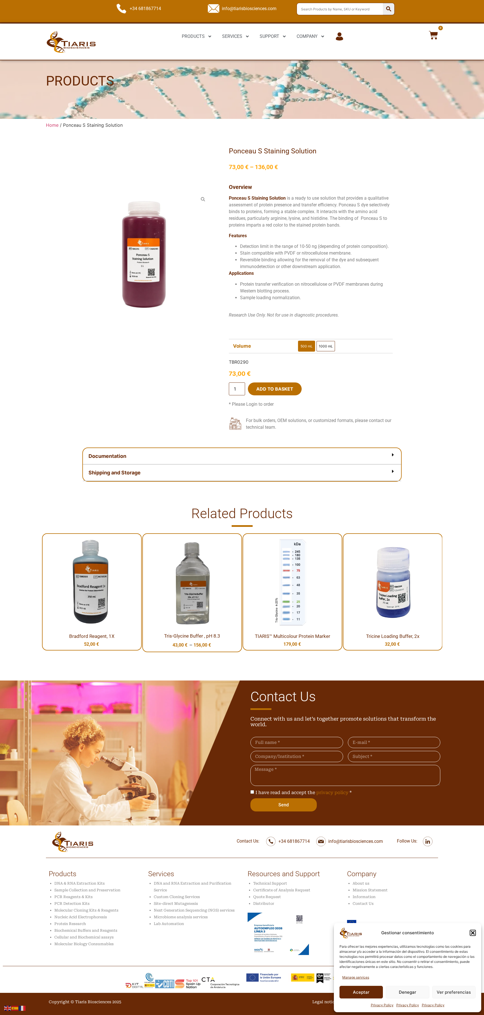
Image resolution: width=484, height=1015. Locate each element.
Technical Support (270, 883)
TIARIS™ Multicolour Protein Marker (292, 636)
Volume (242, 346)
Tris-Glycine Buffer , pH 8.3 (192, 636)
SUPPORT (269, 36)
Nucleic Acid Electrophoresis (80, 917)
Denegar (407, 992)
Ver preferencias (454, 992)
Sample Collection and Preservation (87, 890)
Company (361, 874)
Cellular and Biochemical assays (84, 937)
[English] (7, 1008)
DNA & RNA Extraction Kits (79, 883)
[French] (22, 1008)
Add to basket (274, 389)
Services (161, 874)
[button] (473, 933)
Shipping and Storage (115, 473)
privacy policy (332, 792)
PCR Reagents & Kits (73, 897)
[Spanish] (15, 1008)
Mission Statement (370, 890)
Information (364, 897)
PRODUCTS (193, 36)
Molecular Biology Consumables (84, 944)
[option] (307, 346)
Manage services (355, 977)
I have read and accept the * (303, 792)
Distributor (263, 903)
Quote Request (267, 897)
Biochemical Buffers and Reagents (85, 930)
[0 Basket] (433, 35)
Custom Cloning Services (177, 897)
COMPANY (307, 36)
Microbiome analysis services (181, 917)
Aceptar (361, 992)
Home (52, 125)
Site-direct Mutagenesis (176, 903)
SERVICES (232, 36)
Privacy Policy (382, 1005)
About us (361, 883)
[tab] (242, 456)
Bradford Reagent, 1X (92, 636)
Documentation (107, 456)
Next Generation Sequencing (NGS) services (194, 910)
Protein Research (70, 924)
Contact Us (363, 903)
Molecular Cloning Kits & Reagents (86, 910)
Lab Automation (169, 924)
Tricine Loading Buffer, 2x (392, 636)
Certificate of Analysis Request (281, 890)
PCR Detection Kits (72, 903)
